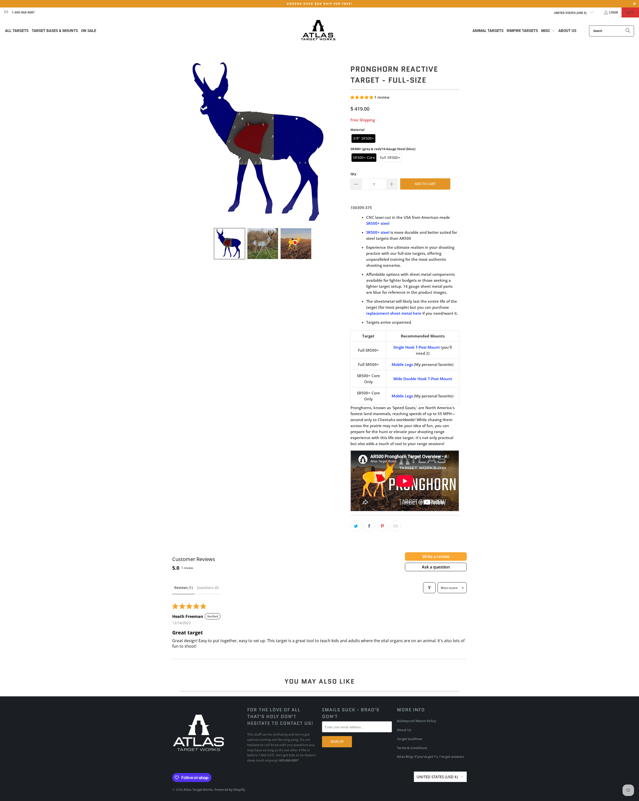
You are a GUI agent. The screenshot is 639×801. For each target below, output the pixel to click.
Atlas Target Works (198, 789)
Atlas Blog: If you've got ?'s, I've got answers (430, 756)
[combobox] (611, 30)
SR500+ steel (377, 223)
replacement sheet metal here (393, 313)
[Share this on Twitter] (355, 526)
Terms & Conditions (412, 748)
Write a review (436, 556)
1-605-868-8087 (23, 12)
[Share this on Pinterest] (382, 526)
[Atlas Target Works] (318, 31)
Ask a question (436, 567)
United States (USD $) (570, 13)
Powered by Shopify (229, 789)
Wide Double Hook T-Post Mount (422, 378)
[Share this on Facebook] (369, 526)
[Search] (628, 30)
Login (613, 12)
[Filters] (429, 587)
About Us (404, 730)
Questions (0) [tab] (208, 587)
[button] (548, 31)
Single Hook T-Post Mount (416, 347)
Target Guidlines (409, 739)
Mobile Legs (402, 364)
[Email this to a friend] (395, 526)
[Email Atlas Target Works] (6, 12)
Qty (353, 174)
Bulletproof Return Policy (416, 721)
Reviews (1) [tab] (183, 587)
